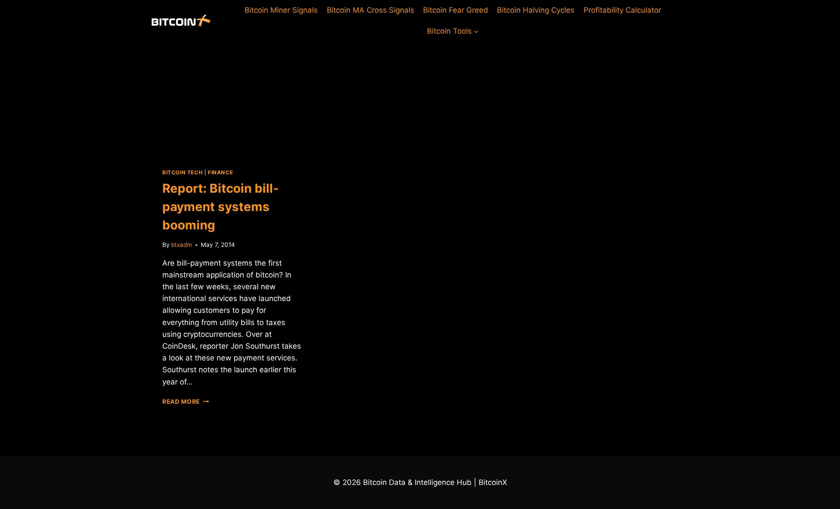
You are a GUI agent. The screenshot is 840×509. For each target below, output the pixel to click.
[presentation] (233, 98)
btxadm (181, 244)
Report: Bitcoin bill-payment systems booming (220, 206)
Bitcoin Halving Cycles (535, 10)
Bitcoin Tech (182, 172)
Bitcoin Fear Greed (455, 10)
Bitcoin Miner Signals (281, 10)
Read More (185, 401)
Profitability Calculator (622, 10)
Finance (220, 172)
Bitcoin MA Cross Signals (370, 10)
